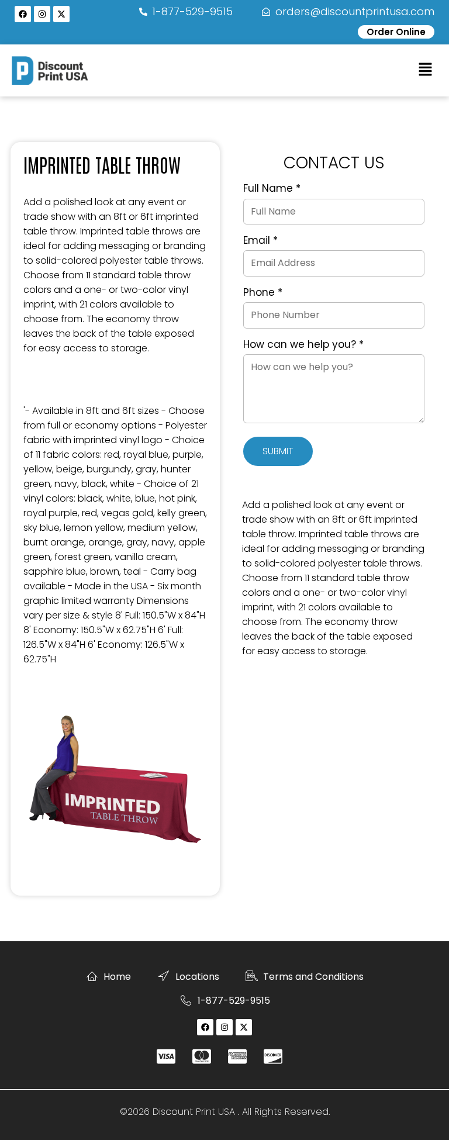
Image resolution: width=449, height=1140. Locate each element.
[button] (425, 70)
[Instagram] (42, 14)
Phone (262, 293)
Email (260, 241)
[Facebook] (23, 14)
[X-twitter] (61, 14)
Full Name (272, 189)
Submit (278, 451)
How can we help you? (303, 345)
